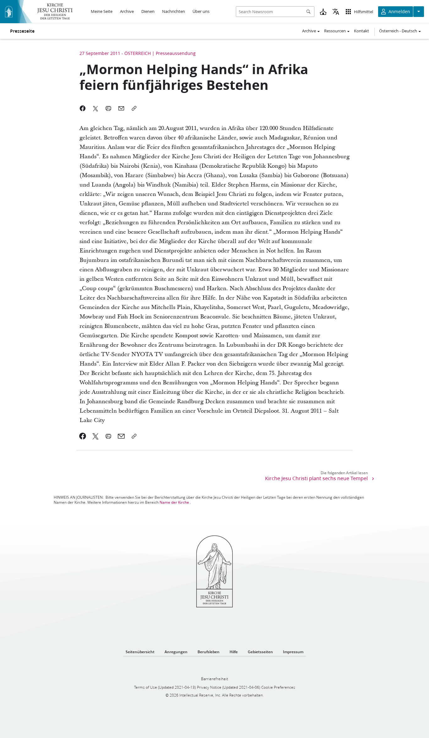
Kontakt (361, 31)
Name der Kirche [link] (174, 502)
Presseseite (22, 31)
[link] (82, 436)
